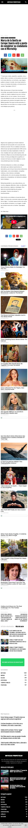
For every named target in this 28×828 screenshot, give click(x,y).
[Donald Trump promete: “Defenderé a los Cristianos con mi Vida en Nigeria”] (5, 649)
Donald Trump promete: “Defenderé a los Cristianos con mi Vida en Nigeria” (17, 649)
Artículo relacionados (7, 626)
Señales (3, 814)
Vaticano (3, 816)
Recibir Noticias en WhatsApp (12, 662)
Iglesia (3, 678)
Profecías (4, 685)
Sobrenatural (5, 812)
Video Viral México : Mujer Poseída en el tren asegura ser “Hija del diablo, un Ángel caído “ (7, 618)
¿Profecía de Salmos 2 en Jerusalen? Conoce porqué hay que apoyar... (17, 787)
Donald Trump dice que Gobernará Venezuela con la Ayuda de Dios (17, 641)
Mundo (6, 35)
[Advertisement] (14, 19)
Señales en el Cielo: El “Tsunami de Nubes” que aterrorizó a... (18, 771)
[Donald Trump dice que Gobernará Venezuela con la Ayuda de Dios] (5, 641)
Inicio (2, 35)
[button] (26, 2)
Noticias (6, 37)
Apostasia (4, 680)
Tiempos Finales (12, 37)
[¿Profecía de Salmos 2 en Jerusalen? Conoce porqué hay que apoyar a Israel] (5, 787)
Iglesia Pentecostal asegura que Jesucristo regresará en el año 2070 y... (18, 779)
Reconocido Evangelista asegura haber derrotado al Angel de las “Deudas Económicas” (21, 618)
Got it (15, 826)
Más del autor (20, 626)
